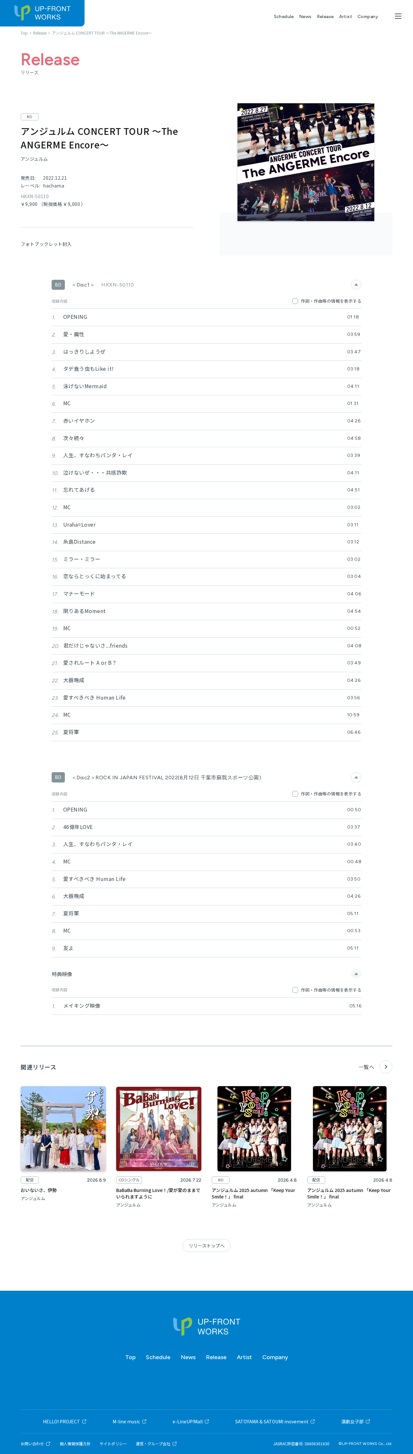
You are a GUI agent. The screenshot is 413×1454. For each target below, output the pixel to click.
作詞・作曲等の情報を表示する (331, 301)
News (305, 16)
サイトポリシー (113, 1443)
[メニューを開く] (398, 16)
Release (325, 16)
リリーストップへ (207, 1245)
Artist (346, 16)
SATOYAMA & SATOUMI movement (271, 1421)
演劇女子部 (352, 1421)
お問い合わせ (32, 1443)
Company (368, 16)
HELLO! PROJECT (61, 1421)
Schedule (284, 16)
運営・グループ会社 (153, 1443)
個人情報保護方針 (75, 1443)
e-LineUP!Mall (188, 1421)
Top (130, 1357)
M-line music (126, 1421)
